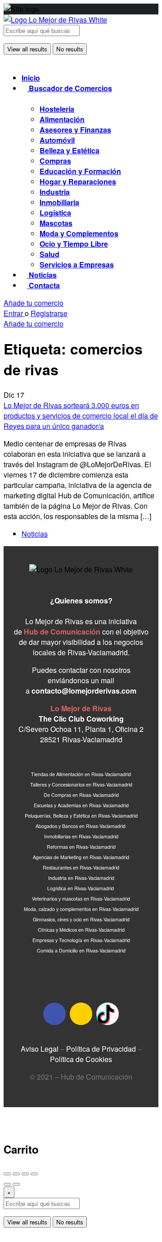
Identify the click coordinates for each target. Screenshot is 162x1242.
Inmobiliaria (59, 202)
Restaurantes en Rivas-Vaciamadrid (81, 867)
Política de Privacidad (101, 1049)
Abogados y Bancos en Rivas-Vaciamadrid (81, 826)
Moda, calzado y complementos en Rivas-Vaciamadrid (81, 909)
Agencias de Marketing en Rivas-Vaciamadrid (81, 857)
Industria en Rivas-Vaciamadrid (81, 877)
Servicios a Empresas (77, 264)
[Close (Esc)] (7, 1174)
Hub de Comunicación (62, 631)
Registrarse (49, 313)
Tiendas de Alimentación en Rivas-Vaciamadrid (81, 774)
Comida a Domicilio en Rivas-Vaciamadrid (81, 950)
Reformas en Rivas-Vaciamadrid (81, 846)
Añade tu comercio (33, 303)
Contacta (43, 285)
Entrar (14, 313)
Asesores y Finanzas (75, 129)
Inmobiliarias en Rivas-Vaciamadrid (81, 836)
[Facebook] (54, 1014)
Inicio (31, 78)
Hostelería (57, 109)
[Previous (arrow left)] (7, 1184)
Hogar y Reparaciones (78, 181)
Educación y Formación (80, 171)
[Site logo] (55, 19)
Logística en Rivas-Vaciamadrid (81, 888)
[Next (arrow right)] (16, 1184)
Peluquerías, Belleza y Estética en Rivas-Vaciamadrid (81, 815)
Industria (55, 192)
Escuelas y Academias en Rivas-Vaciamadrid (81, 805)
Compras (55, 161)
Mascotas (56, 223)
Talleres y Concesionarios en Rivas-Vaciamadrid (81, 784)
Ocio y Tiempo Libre (74, 244)
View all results (27, 49)
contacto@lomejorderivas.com (84, 690)
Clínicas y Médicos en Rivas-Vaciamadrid (81, 929)
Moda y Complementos (79, 233)
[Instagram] (81, 1014)
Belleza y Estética (69, 150)
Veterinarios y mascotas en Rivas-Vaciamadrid (81, 898)
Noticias (42, 275)
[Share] (16, 1174)
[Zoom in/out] (34, 1174)
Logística (55, 212)
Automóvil (57, 140)
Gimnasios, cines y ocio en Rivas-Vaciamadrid (81, 919)
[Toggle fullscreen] (25, 1174)
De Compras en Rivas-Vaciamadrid (81, 794)
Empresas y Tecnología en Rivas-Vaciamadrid (81, 940)
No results (69, 49)
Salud (49, 254)
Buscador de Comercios (69, 88)
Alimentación (62, 119)
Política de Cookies (81, 1059)
